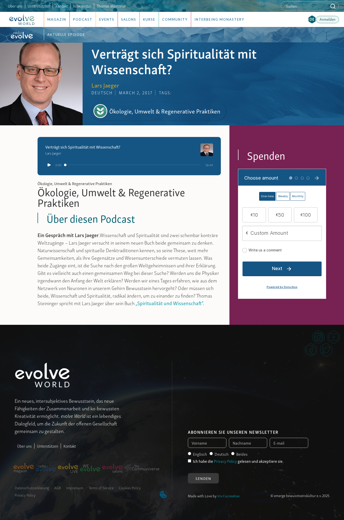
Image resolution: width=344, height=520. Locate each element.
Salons (128, 19)
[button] (312, 19)
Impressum (74, 487)
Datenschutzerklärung (32, 487)
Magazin (56, 19)
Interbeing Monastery (219, 19)
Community (175, 19)
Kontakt (61, 6)
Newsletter (82, 6)
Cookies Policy (130, 487)
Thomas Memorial (111, 6)
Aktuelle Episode (66, 35)
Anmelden (327, 19)
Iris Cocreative (228, 496)
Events (106, 19)
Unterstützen (47, 446)
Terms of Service (101, 487)
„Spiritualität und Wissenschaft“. (169, 303)
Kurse (149, 19)
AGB (57, 487)
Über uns (15, 6)
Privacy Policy (25, 495)
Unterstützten (39, 6)
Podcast (82, 19)
